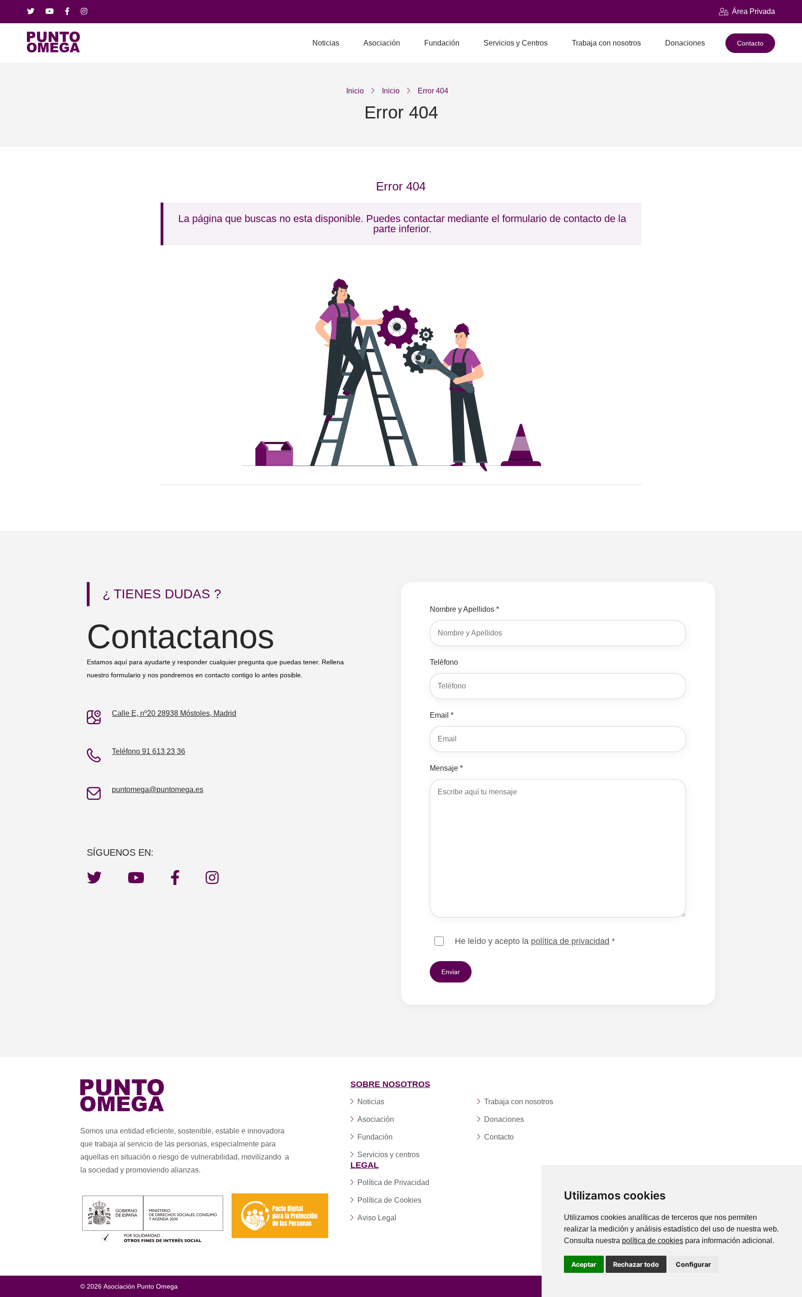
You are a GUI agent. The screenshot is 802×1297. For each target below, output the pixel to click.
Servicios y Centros (516, 43)
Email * (441, 715)
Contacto (750, 43)
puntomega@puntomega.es (157, 789)
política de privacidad (570, 941)
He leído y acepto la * (535, 941)
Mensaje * (446, 768)
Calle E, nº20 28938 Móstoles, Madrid (174, 713)
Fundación (441, 43)
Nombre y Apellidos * (464, 609)
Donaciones (685, 43)
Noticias (325, 43)
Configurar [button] (693, 1264)
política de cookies (652, 1241)
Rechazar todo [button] (636, 1264)
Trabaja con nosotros (606, 43)
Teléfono (444, 662)
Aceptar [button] (583, 1264)
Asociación (381, 43)
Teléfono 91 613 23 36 (148, 751)
